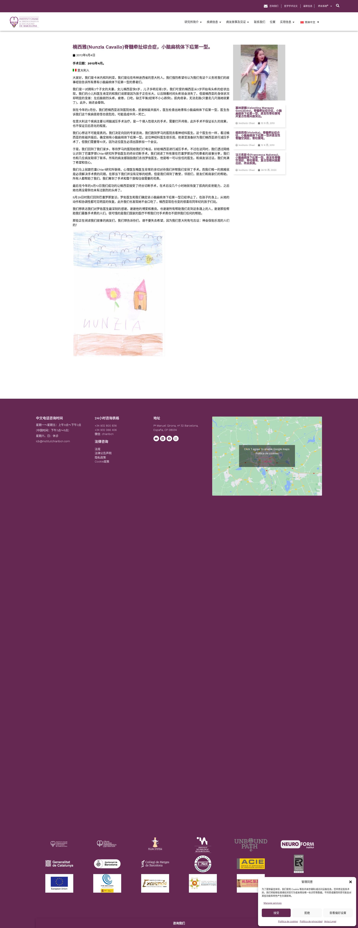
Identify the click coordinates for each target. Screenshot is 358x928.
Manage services (273, 903)
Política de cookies (288, 921)
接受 (276, 913)
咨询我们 (179, 923)
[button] (350, 882)
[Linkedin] (163, 438)
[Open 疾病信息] (220, 22)
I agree (267, 461)
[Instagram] (176, 438)
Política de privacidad (311, 921)
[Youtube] (156, 438)
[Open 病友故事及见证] (248, 22)
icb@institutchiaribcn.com (53, 441)
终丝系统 (323, 6)
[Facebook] (169, 438)
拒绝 (307, 913)
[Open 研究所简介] (201, 22)
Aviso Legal (330, 921)
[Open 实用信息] (293, 22)
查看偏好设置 (337, 913)
